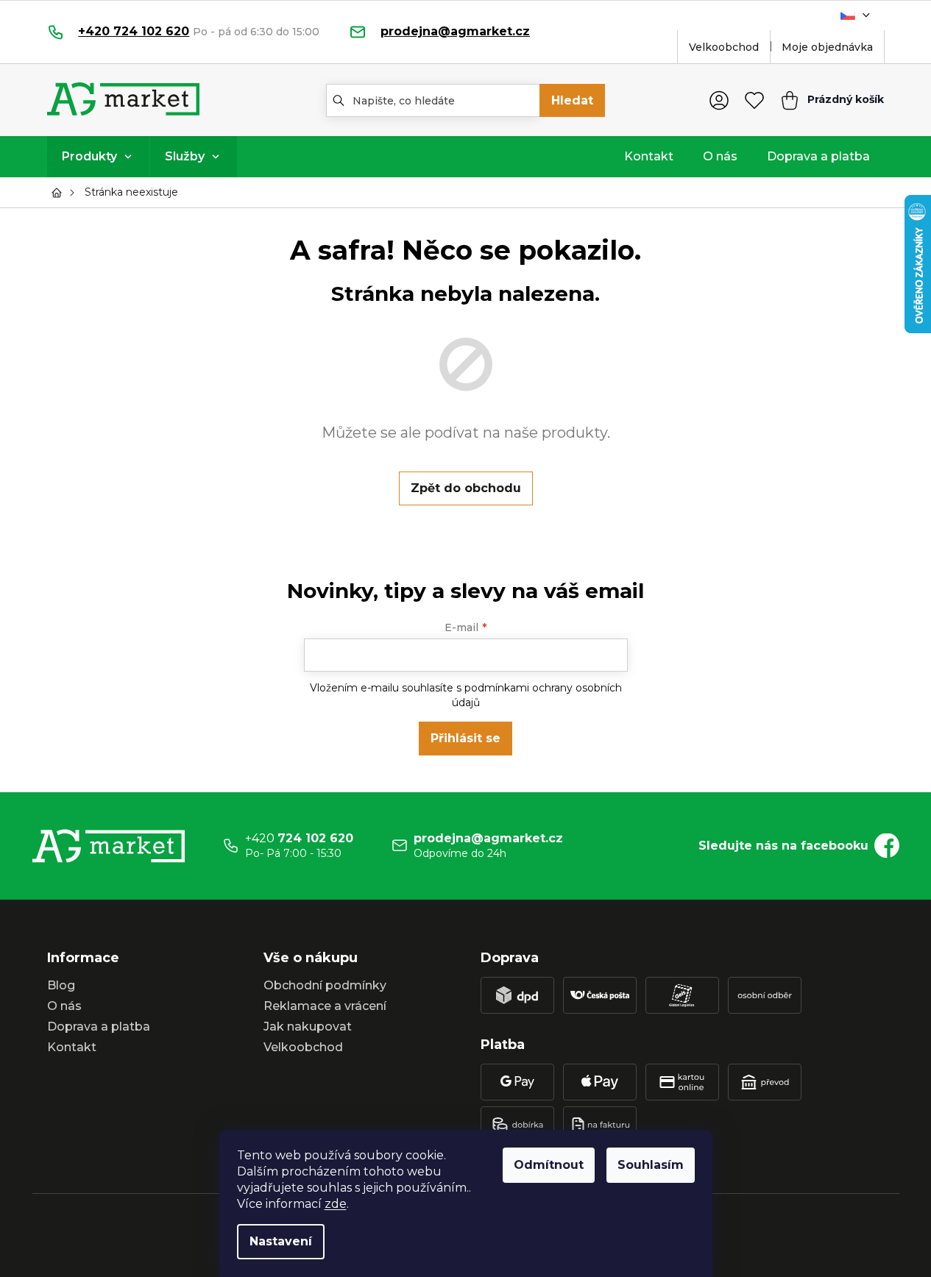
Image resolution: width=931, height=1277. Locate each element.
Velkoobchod (724, 47)
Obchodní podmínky (324, 985)
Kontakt (71, 1047)
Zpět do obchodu (466, 488)
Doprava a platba (98, 1027)
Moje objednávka (827, 47)
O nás (64, 1006)
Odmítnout (549, 1165)
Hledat (572, 100)
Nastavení (280, 1241)
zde (336, 1204)
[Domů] (60, 192)
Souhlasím (650, 1165)
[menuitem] (98, 156)
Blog (61, 985)
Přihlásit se (465, 738)
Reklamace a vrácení (324, 1006)
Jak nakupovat (307, 1027)
